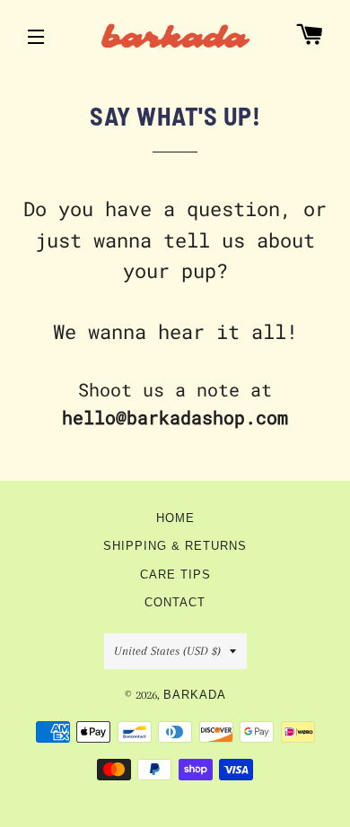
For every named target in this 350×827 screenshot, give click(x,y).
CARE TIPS (175, 575)
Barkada (194, 695)
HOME (175, 518)
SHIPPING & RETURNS (175, 546)
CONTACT (175, 602)
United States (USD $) (167, 650)
